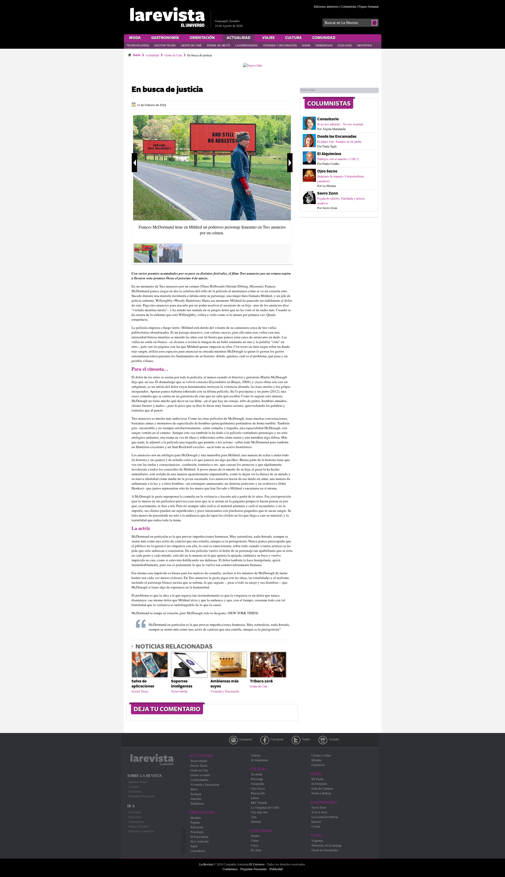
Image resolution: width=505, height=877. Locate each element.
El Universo (256, 864)
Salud (194, 846)
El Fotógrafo (319, 783)
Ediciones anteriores (326, 6)
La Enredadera (246, 45)
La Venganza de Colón (265, 807)
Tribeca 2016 (261, 681)
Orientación (202, 38)
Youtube (322, 740)
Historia (256, 821)
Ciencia (255, 755)
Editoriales (135, 812)
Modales (195, 817)
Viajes (268, 38)
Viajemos (317, 840)
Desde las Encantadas (336, 136)
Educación (196, 827)
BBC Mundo (259, 802)
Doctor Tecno (165, 45)
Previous (134, 162)
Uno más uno (259, 812)
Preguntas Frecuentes (141, 796)
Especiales (134, 817)
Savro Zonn (327, 193)
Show (306, 45)
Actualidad (238, 38)
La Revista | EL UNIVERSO (167, 17)
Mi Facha (317, 779)
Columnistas (348, 6)
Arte (253, 817)
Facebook (264, 740)
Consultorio (328, 119)
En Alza (256, 850)
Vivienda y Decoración (280, 45)
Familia (195, 822)
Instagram (233, 740)
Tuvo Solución (199, 841)
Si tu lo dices (319, 812)
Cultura (293, 38)
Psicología (196, 832)
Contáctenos (230, 869)
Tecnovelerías (138, 45)
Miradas (316, 760)
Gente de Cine (191, 45)
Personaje (257, 779)
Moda (135, 38)
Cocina (315, 826)
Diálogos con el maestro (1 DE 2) (338, 159)
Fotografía (257, 783)
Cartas (255, 840)
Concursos (318, 764)
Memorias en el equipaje (326, 845)
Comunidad (323, 38)
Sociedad (256, 774)
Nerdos (255, 836)
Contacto (133, 786)
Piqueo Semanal (368, 6)
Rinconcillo (258, 793)
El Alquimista (329, 153)
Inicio (136, 54)
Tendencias (323, 45)
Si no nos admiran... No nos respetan (340, 124)
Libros (255, 798)
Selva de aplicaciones (143, 684)
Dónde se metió (218, 45)
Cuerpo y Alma (321, 755)
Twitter (296, 740)
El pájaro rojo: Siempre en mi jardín (339, 141)
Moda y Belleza (321, 793)
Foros (254, 845)
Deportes (364, 45)
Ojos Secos (327, 171)
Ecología (345, 45)
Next (289, 162)
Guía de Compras (322, 788)
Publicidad (135, 791)
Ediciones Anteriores (141, 831)
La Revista (206, 864)
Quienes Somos (138, 782)
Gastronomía (165, 38)
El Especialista (199, 836)
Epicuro (316, 821)
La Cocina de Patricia (324, 817)
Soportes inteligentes (181, 684)
